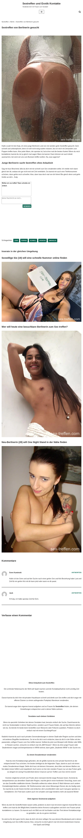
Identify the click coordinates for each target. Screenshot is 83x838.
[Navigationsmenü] (41, 12)
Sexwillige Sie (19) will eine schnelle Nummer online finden (34, 258)
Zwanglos (52, 240)
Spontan (42, 240)
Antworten (76, 572)
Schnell (33, 240)
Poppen (24, 240)
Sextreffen (5, 22)
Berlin (12, 22)
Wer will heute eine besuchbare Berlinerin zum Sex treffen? (35, 326)
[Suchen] (80, 12)
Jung (16, 240)
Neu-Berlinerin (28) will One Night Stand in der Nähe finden (34, 442)
